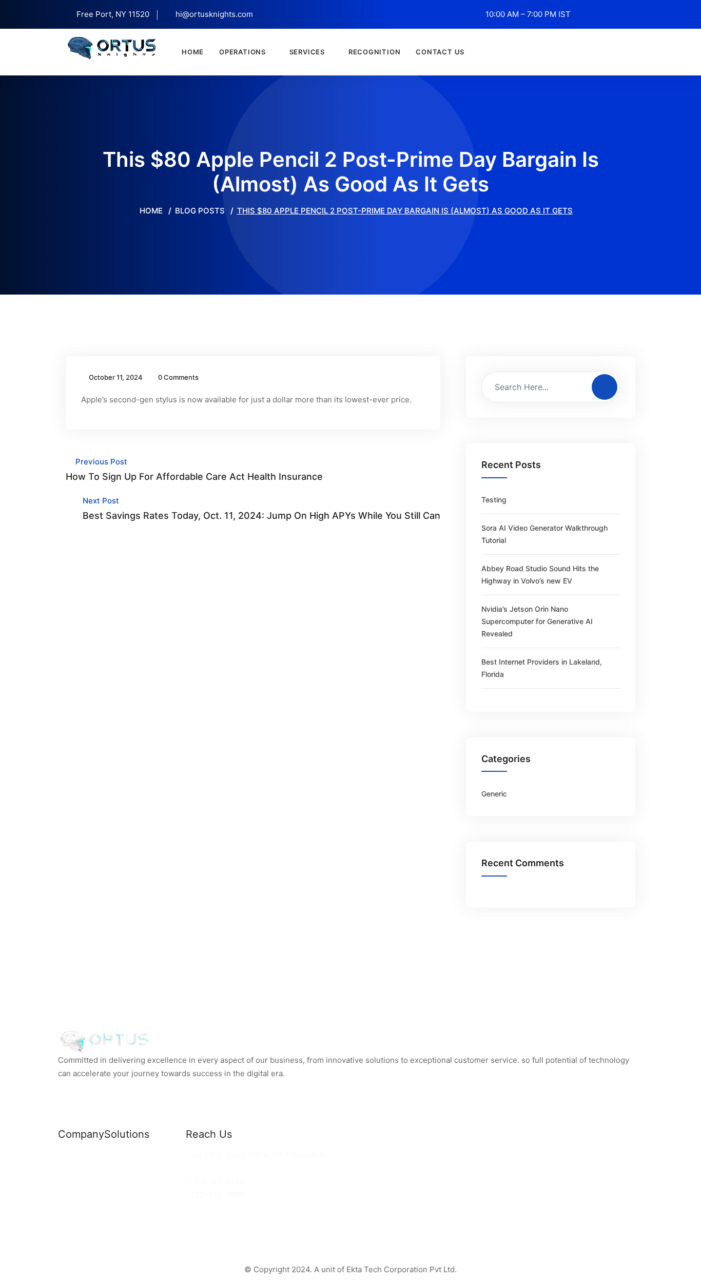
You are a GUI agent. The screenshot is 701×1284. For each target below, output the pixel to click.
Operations (242, 52)
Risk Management (137, 1194)
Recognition (374, 52)
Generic (494, 793)
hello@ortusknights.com (233, 1168)
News (68, 1154)
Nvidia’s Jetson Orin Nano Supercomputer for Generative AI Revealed (537, 621)
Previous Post (194, 469)
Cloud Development (141, 1168)
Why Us (72, 1168)
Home (193, 52)
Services (307, 52)
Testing (494, 499)
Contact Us (440, 52)
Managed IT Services (143, 1181)
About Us (75, 1181)
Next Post (261, 508)
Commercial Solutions (145, 1154)
